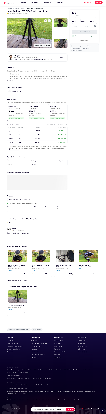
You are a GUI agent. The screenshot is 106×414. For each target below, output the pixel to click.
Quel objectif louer (35, 400)
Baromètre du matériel (38, 354)
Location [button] (23, 2)
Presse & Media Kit (60, 352)
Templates (57, 357)
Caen (89, 369)
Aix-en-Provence (11, 372)
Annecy (20, 372)
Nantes (34, 369)
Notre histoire (58, 340)
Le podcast (34, 340)
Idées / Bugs (82, 349)
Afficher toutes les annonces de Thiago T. (17, 280)
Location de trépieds (77, 391)
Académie (57, 354)
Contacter (62, 57)
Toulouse (24, 369)
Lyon (19, 369)
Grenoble (71, 369)
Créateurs (34, 349)
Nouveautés (58, 346)
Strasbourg (52, 369)
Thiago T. (17, 56)
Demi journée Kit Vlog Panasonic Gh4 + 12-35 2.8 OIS (17, 265)
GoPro (49, 378)
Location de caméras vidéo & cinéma (17, 391)
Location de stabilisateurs (64, 391)
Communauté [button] (47, 2)
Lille (46, 369)
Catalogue (9, 8)
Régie (33, 384)
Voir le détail (94, 18)
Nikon (18, 378)
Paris (8, 369)
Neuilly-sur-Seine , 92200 (14, 268)
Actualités (34, 357)
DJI (22, 378)
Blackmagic (28, 378)
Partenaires (34, 352)
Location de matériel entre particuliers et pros (74, 400)
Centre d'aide (82, 340)
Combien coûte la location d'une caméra (18, 400)
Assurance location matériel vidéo (51, 400)
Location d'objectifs (49, 391)
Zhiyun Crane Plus (84, 265)
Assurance (10, 352)
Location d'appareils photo (36, 391)
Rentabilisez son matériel (15, 346)
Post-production (40, 384)
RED (33, 378)
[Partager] (45, 20)
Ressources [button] (59, 2)
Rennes (66, 369)
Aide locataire (82, 343)
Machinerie (27, 384)
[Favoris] (49, 20)
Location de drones (12, 393)
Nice (29, 369)
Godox (44, 378)
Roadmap (57, 349)
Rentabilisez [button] (34, 2)
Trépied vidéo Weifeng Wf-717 (16, 305)
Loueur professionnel (13, 349)
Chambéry (26, 372)
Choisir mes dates (14, 150)
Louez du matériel (12, 343)
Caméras (9, 384)
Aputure (38, 378)
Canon (13, 378)
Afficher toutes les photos (42, 45)
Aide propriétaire (83, 346)
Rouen (77, 369)
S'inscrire (98, 2)
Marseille (13, 369)
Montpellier (59, 369)
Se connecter (88, 2)
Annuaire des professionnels (39, 343)
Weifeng (16, 8)
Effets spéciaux (51, 384)
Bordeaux (40, 369)
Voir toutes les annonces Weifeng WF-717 (19, 329)
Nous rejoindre (58, 343)
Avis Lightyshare (36, 346)
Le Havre (83, 369)
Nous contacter (82, 352)
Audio (21, 384)
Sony (8, 378)
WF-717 (23, 8)
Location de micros (90, 391)
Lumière (15, 384)
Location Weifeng (36, 329)
